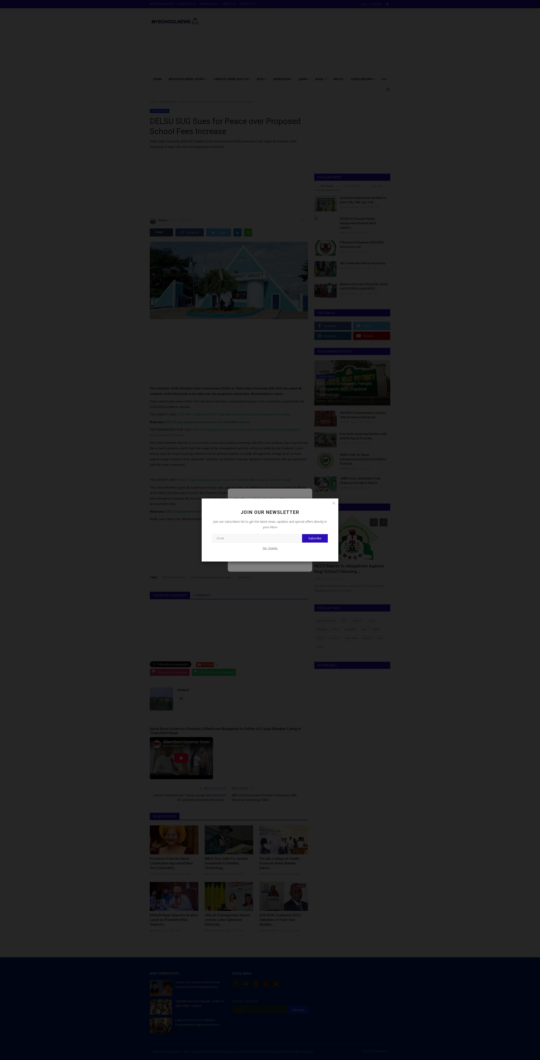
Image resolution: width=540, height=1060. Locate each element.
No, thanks (270, 548)
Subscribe (314, 538)
